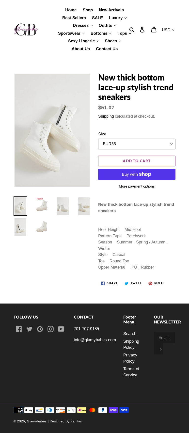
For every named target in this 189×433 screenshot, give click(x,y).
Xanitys (76, 421)
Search (129, 333)
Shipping (106, 116)
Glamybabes (37, 421)
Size (102, 134)
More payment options (137, 186)
